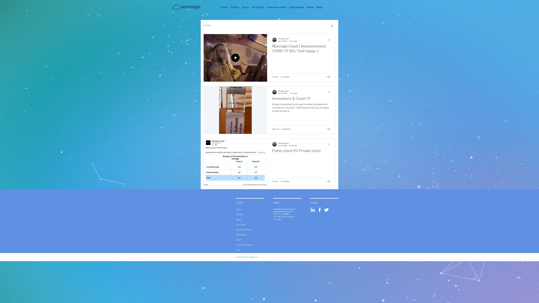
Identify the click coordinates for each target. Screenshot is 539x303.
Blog (238, 250)
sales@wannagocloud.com (284, 209)
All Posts (207, 25)
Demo (238, 240)
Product (239, 215)
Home (238, 209)
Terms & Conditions (244, 245)
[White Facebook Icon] (320, 210)
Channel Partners (243, 230)
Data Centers (241, 235)
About (238, 220)
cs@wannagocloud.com (283, 211)
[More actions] (330, 40)
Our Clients (241, 225)
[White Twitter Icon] (326, 210)
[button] (332, 25)
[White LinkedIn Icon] (313, 210)
